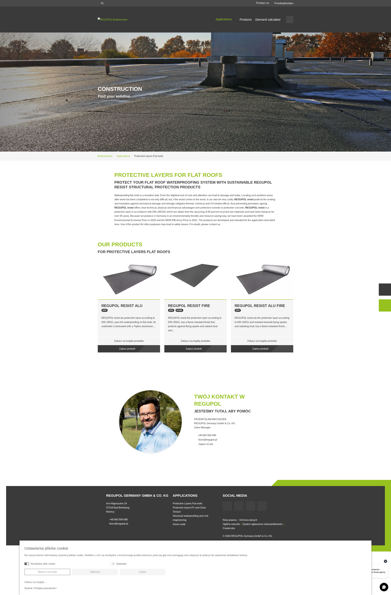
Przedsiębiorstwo (283, 3)
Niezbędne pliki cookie (43, 563)
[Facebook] (227, 506)
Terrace (177, 511)
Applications (224, 19)
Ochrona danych (248, 520)
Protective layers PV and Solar (189, 507)
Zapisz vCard (205, 444)
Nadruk (28, 588)
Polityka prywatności (45, 588)
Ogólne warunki (231, 524)
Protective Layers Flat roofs (187, 503)
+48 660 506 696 (207, 435)
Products (246, 19)
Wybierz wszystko (47, 572)
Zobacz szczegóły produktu (129, 341)
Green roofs (179, 524)
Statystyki (121, 563)
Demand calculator (268, 19)
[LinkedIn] (250, 506)
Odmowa (95, 572)
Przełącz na (263, 3)
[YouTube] (238, 506)
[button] (88, 309)
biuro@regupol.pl (207, 439)
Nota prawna (230, 520)
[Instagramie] (262, 506)
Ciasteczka (229, 528)
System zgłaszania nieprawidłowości (263, 524)
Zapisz (142, 572)
